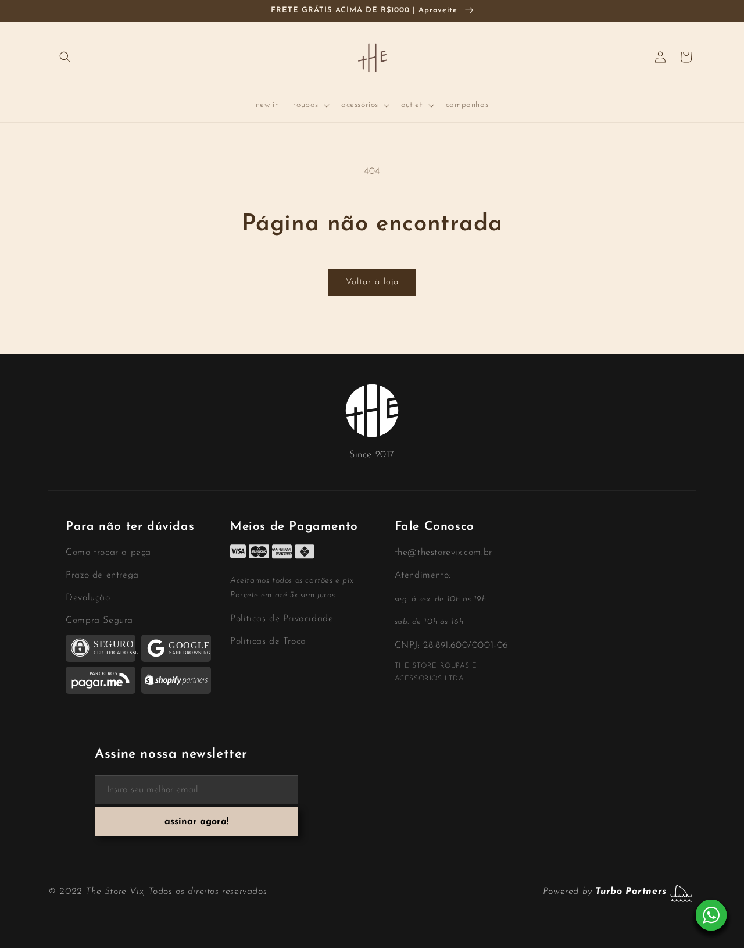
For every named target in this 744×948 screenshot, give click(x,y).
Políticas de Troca (268, 641)
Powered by (605, 891)
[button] (65, 57)
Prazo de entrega (102, 575)
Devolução (88, 598)
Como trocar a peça (108, 552)
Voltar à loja (372, 282)
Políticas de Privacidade (281, 618)
